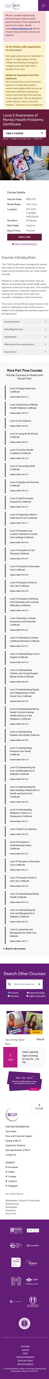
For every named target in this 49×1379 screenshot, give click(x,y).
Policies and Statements (25, 1357)
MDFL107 (38, 139)
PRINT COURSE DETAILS (25, 244)
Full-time (14, 993)
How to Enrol (10, 352)
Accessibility (25, 1346)
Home (5, 139)
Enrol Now (24, 237)
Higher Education (37, 996)
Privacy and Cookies (25, 1360)
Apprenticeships (37, 993)
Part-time (14, 996)
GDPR (25, 1353)
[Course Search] (39, 984)
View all (40, 1039)
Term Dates (10, 1131)
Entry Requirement (13, 329)
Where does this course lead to (19, 344)
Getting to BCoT (13, 1141)
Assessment (10, 336)
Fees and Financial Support (18, 1136)
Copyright (25, 1350)
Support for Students (15, 1145)
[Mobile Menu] (43, 5)
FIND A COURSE (14, 133)
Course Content (12, 321)
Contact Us (10, 1155)
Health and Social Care (21, 139)
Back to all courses (15, 949)
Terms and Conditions (25, 1364)
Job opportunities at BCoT (18, 1150)
